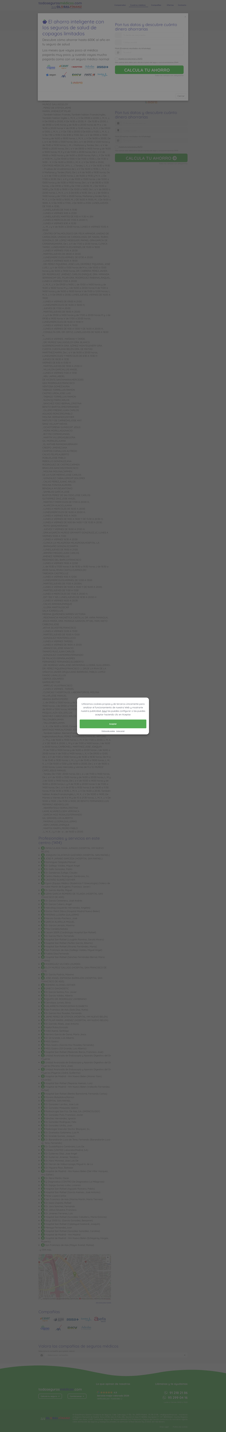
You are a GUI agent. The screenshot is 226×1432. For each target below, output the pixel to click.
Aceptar (113, 724)
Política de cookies (108, 731)
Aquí (104, 710)
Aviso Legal (120, 731)
